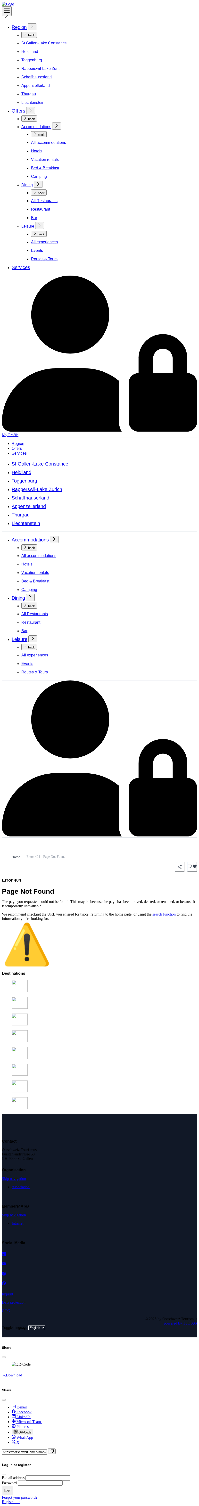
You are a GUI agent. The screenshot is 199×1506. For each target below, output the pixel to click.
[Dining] (38, 184)
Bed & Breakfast (45, 168)
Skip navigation (14, 1179)
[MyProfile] (99, 835)
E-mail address (13, 1478)
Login (7, 1490)
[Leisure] (39, 225)
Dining (27, 185)
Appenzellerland (35, 85)
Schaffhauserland (36, 77)
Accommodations (36, 127)
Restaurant (40, 209)
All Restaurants (44, 201)
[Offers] (30, 110)
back (31, 35)
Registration (11, 1502)
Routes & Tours (44, 259)
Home (16, 857)
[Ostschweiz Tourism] (8, 4)
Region (19, 27)
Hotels (36, 151)
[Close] (4, 1357)
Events (37, 250)
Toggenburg (31, 60)
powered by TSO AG (180, 1323)
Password (9, 1483)
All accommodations (48, 142)
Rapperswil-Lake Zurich (42, 68)
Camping (39, 176)
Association (21, 1187)
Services (21, 267)
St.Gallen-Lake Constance (44, 43)
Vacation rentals (45, 159)
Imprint (7, 1294)
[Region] (32, 26)
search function (164, 914)
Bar (34, 218)
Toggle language (14, 1328)
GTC (6, 1311)
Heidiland (29, 51)
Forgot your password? (19, 1497)
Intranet (17, 1223)
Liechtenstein (32, 102)
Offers (18, 111)
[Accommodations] (56, 126)
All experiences (44, 242)
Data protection (13, 1302)
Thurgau (28, 94)
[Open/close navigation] (7, 11)
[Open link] (4, 1254)
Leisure (27, 226)
